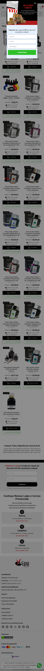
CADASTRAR (22, 52)
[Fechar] (35, 3)
